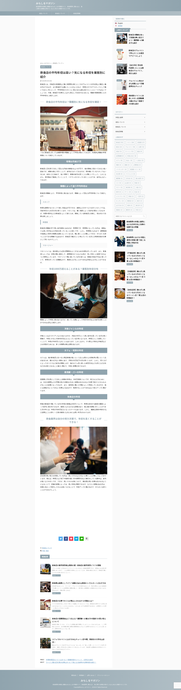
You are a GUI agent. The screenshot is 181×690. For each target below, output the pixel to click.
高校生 (119, 210)
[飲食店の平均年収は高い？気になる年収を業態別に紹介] (76, 539)
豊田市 (129, 210)
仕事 (141, 147)
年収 (43, 551)
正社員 (129, 178)
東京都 (129, 187)
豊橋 (127, 165)
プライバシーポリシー (103, 675)
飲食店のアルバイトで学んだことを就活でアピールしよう (136, 53)
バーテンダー (121, 169)
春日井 (139, 205)
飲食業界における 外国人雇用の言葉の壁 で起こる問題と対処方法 (136, 240)
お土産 (128, 183)
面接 (139, 151)
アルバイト (130, 147)
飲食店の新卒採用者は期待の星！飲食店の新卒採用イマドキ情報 (76, 565)
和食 (131, 196)
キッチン (120, 201)
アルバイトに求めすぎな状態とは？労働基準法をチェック (136, 83)
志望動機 (120, 156)
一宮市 (140, 196)
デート (127, 192)
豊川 (139, 201)
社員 (136, 192)
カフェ (119, 160)
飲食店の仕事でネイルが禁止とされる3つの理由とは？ (73, 601)
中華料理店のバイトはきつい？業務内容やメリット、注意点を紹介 (69, 660)
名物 (119, 151)
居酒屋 (141, 142)
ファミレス (130, 174)
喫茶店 (130, 201)
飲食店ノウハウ (60, 13)
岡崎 (118, 165)
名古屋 (119, 174)
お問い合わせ (90, 675)
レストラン (120, 196)
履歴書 (119, 178)
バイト (130, 142)
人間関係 (137, 165)
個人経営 (140, 178)
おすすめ (120, 205)
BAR (118, 192)
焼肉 (129, 205)
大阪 (138, 187)
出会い (129, 160)
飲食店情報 (77, 13)
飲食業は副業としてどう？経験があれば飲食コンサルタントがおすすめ (79, 583)
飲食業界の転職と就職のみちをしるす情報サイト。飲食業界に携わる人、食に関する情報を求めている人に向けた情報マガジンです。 (90, 684)
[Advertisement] (73, 40)
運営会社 (73, 675)
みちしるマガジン (45, 3)
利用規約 (81, 675)
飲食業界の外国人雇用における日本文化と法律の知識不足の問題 (136, 224)
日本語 (120, 26)
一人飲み (140, 160)
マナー (119, 187)
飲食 (47, 551)
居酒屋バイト (135, 169)
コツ (118, 183)
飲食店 (119, 142)
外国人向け (131, 156)
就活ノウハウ (43, 13)
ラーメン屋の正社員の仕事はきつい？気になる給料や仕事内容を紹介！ (71, 662)
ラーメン (129, 151)
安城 (136, 183)
